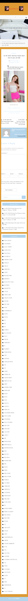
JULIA (5, 400)
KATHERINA (7, 419)
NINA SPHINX (7, 476)
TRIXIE (5, 566)
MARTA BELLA (7, 444)
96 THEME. (17, 598)
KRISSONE (7, 428)
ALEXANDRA (7, 243)
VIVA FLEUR (7, 572)
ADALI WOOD (7, 240)
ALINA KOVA (7, 250)
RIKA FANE (7, 518)
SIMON (6, 540)
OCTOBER (6, 483)
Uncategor (7, 569)
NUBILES (13, 53)
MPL (5, 464)
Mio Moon (7, 457)
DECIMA (6, 301)
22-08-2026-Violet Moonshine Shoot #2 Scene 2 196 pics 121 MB (14, 218)
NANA (5, 470)
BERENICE (6, 278)
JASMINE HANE (8, 387)
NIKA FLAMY (7, 473)
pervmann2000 (14, 60)
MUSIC (6, 467)
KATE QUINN (7, 416)
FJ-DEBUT (6, 349)
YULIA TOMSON (8, 591)
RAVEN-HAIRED (8, 508)
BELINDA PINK (8, 275)
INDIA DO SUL (8, 381)
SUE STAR (6, 553)
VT (5, 578)
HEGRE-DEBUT (8, 377)
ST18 (5, 546)
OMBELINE (7, 486)
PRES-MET (7, 499)
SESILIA (6, 531)
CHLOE (6, 291)
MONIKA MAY (7, 460)
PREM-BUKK (7, 495)
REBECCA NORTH (8, 511)
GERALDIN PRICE (8, 361)
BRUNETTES (7, 288)
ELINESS (6, 330)
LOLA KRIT (7, 432)
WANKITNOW (7, 585)
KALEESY (6, 406)
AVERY (6, 272)
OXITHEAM (7, 492)
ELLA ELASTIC (7, 333)
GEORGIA (6, 358)
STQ (5, 550)
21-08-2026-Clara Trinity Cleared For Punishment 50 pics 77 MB (13, 228)
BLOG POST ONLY (9, 282)
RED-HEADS (7, 515)
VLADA (6, 575)
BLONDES (6, 285)
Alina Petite (7, 253)
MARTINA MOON (8, 448)
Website (21, 174)
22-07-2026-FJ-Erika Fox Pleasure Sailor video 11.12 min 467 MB (13, 214)
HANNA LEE (7, 374)
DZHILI (6, 317)
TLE (5, 562)
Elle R (5, 336)
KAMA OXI (6, 409)
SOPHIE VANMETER (9, 543)
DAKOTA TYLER (8, 298)
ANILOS (6, 266)
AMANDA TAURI (8, 259)
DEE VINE (6, 304)
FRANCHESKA (7, 352)
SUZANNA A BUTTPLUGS (10, 559)
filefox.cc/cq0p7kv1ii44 (14, 108)
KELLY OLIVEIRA (8, 422)
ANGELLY (6, 263)
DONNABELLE (8, 310)
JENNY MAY (7, 390)
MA (5, 438)
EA (5, 320)
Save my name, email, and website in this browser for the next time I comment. (12, 182)
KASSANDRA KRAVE (9, 412)
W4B (5, 582)
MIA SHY (6, 454)
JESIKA (5, 393)
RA (5, 505)
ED (5, 326)
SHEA (5, 534)
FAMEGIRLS (7, 342)
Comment (4, 153)
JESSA (5, 397)
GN (5, 365)
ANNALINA (7, 269)
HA (5, 368)
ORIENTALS (7, 489)
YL (4, 588)
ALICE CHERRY (8, 247)
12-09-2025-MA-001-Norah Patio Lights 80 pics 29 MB (7, 121)
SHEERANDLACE (8, 537)
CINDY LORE (7, 294)
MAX (5, 451)
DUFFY (6, 314)
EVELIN (6, 339)
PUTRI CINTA (7, 502)
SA (5, 524)
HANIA (6, 371)
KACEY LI (6, 403)
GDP (5, 355)
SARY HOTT (7, 527)
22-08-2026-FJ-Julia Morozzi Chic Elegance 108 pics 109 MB (12, 209)
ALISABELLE (7, 256)
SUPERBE (6, 556)
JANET (5, 384)
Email (12, 174)
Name (3, 174)
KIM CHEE (6, 425)
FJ (4, 345)
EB (5, 323)
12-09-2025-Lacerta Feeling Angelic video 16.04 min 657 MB (20, 122)
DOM (5, 307)
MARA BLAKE (7, 441)
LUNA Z (6, 435)
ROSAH (6, 521)
